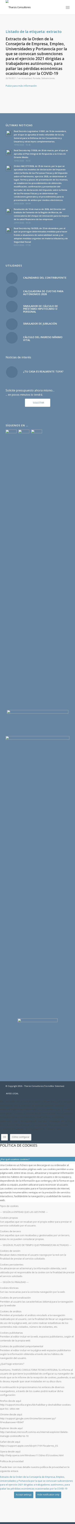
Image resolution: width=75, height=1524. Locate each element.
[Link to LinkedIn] (66, 1089)
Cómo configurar (20, 1137)
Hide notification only (48, 1494)
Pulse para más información (21, 85)
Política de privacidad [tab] (11, 1461)
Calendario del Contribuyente (44, 277)
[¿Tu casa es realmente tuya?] (12, 372)
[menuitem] (67, 7)
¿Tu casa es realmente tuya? (43, 371)
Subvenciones (48, 78)
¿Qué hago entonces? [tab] (12, 1363)
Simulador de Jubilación (40, 323)
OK (4, 1137)
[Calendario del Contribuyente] (12, 278)
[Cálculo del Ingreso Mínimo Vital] (12, 338)
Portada (36, 78)
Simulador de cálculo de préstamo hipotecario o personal (40, 308)
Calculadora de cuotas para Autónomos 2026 (43, 292)
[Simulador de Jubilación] (12, 324)
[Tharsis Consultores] (31, 7)
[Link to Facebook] (55, 1089)
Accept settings (23, 1494)
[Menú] (67, 7)
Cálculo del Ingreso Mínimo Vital (42, 338)
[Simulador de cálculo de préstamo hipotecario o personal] (12, 306)
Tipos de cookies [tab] (9, 1206)
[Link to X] (61, 1089)
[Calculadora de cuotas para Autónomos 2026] (12, 292)
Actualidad (26, 78)
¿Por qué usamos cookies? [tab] (14, 1159)
